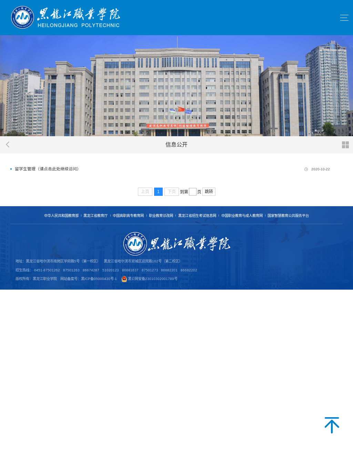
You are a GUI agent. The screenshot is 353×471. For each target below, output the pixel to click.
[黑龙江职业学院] (65, 17)
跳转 (209, 191)
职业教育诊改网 (161, 216)
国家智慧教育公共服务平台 (288, 216)
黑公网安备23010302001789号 (153, 279)
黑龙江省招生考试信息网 (197, 216)
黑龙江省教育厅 (95, 216)
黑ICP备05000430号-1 (99, 279)
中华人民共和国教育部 (61, 216)
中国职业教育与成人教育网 (242, 216)
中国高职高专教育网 (128, 216)
